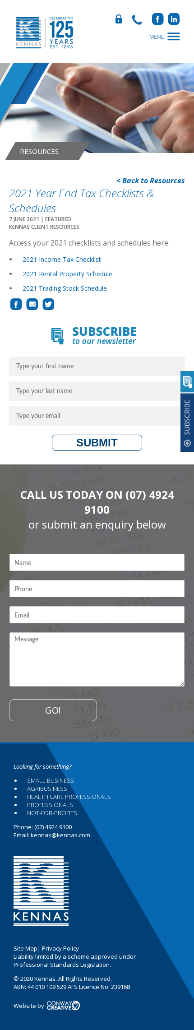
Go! (53, 710)
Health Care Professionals (69, 797)
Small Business (50, 780)
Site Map (25, 948)
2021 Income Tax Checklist (62, 259)
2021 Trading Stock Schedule (65, 288)
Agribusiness (47, 788)
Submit (97, 442)
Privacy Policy (60, 948)
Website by (30, 1006)
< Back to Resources (150, 181)
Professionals (50, 805)
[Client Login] (121, 21)
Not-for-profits (52, 813)
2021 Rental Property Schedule (67, 273)
